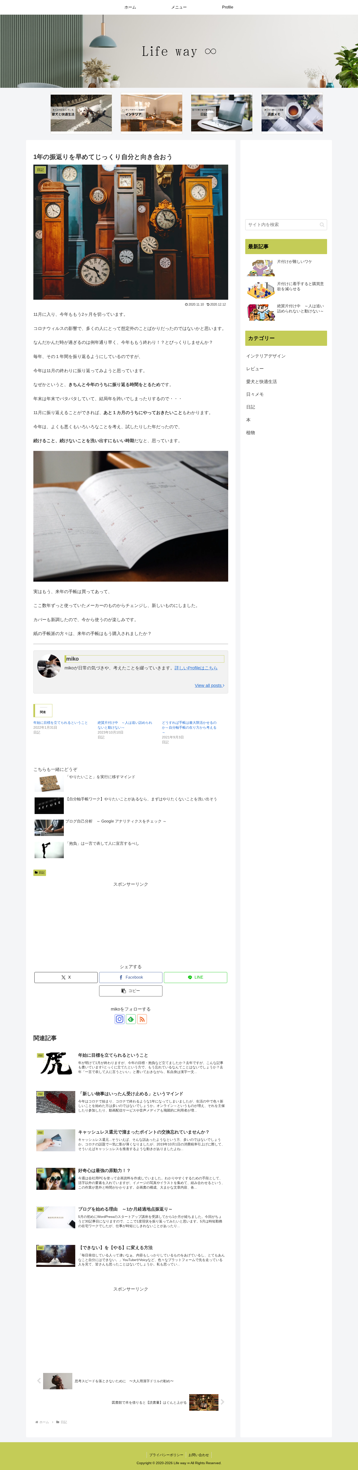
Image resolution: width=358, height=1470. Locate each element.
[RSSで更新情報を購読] (142, 1019)
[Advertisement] (130, 922)
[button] (130, 990)
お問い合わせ (198, 1455)
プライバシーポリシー (166, 1455)
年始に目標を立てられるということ (60, 723)
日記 (42, 872)
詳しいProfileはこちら (196, 667)
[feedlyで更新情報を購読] (131, 1019)
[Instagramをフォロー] (119, 1019)
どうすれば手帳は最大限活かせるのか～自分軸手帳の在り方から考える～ (189, 727)
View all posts (209, 685)
